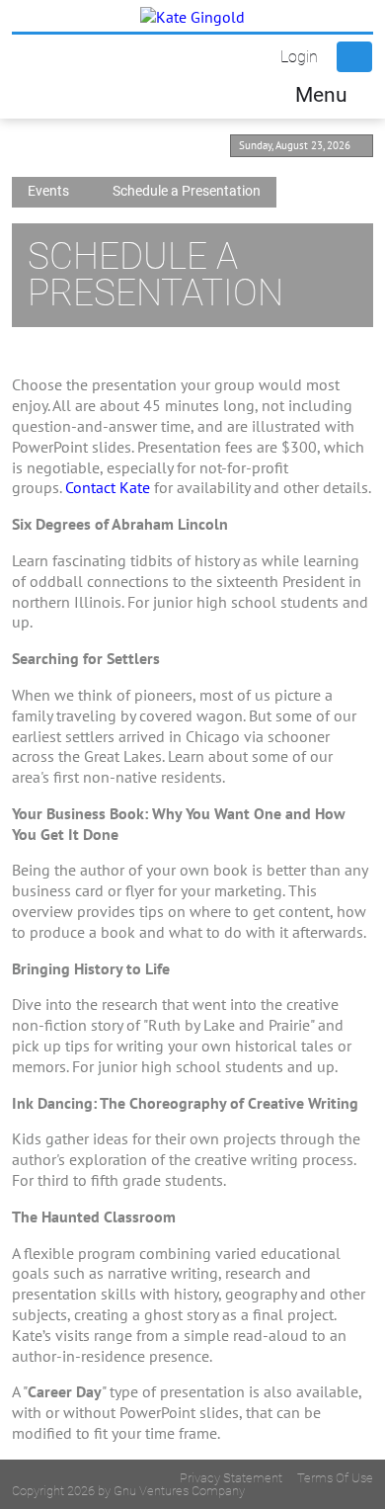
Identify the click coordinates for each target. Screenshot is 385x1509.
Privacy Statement (231, 1477)
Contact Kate (107, 487)
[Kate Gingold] (192, 16)
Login (299, 56)
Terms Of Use (335, 1477)
